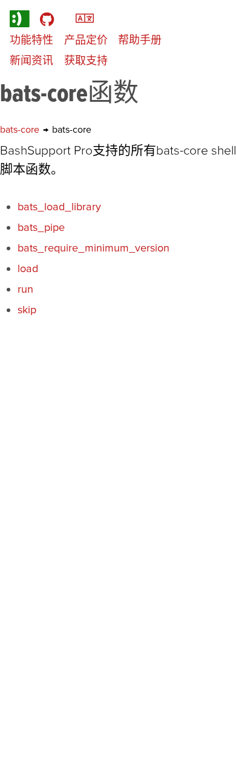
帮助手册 (140, 39)
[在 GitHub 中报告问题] (47, 18)
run (25, 288)
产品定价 (86, 39)
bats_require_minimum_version (93, 247)
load (28, 268)
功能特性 (31, 39)
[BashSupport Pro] (20, 18)
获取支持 (86, 60)
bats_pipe (41, 227)
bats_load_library (59, 206)
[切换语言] (85, 17)
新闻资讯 (31, 60)
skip (27, 309)
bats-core (21, 129)
